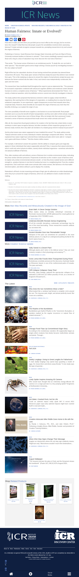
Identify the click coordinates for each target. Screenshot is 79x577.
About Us (6, 548)
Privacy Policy (35, 557)
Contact (52, 557)
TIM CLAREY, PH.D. (35, 268)
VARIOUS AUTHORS (35, 353)
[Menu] (69, 574)
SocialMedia (50, 574)
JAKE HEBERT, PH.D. (36, 279)
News (11, 548)
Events (27, 548)
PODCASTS (71, 283)
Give (31, 548)
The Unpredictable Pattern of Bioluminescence (25, 196)
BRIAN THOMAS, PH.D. (36, 218)
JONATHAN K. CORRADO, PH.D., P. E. (39, 298)
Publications (17, 548)
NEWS (7, 25)
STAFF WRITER (34, 466)
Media (22, 548)
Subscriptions (44, 557)
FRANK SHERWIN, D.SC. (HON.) (38, 254)
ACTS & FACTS (62, 283)
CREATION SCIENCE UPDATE (20, 25)
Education (39, 548)
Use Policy (28, 557)
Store (34, 548)
